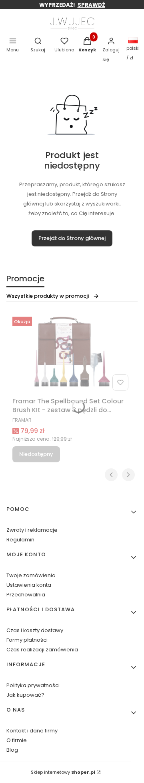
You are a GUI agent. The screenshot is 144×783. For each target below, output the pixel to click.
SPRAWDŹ (91, 5)
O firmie (16, 740)
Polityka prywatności (33, 685)
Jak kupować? (25, 695)
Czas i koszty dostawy (34, 630)
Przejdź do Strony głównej (72, 238)
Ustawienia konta (28, 585)
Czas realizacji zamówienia (42, 649)
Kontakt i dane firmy (32, 730)
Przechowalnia (25, 594)
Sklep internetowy (63, 772)
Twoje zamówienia (31, 575)
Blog (12, 750)
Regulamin (20, 539)
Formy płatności (27, 640)
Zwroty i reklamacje (32, 530)
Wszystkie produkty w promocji (47, 296)
